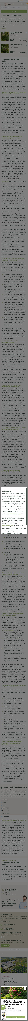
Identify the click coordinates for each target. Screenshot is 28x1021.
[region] (14, 510)
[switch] (3, 1019)
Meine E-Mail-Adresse (8, 1008)
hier (20, 514)
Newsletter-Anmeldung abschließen (14, 1017)
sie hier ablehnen (12, 513)
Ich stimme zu (7, 1014)
